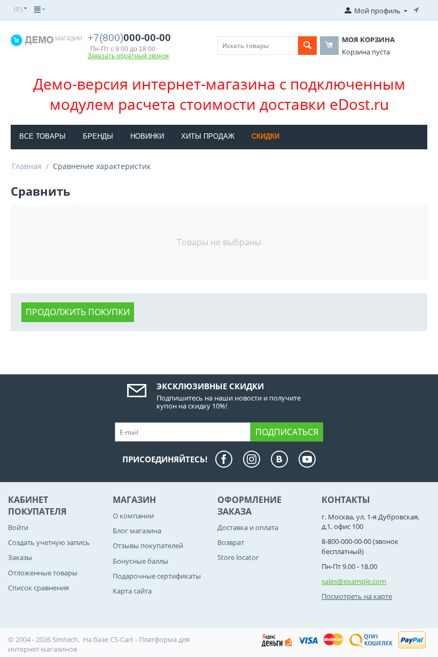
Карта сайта (132, 591)
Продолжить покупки (78, 312)
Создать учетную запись (49, 542)
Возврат (230, 542)
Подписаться (286, 432)
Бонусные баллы (140, 561)
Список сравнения (38, 587)
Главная (27, 166)
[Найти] (307, 45)
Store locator (238, 557)
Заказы (20, 557)
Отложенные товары (42, 573)
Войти (18, 527)
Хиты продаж (207, 136)
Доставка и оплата (247, 527)
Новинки (147, 136)
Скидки (265, 136)
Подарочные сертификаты (157, 576)
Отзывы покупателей (148, 545)
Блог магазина (137, 530)
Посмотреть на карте (357, 596)
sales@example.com (354, 581)
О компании (133, 515)
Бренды (98, 136)
